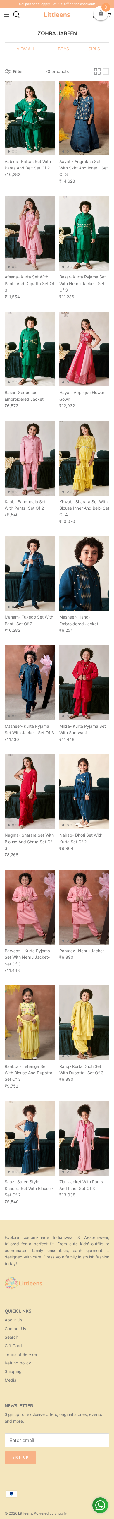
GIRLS (94, 48)
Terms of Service (21, 1354)
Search (11, 1337)
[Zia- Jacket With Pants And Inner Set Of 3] (84, 1138)
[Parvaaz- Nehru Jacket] (84, 907)
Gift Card (13, 1345)
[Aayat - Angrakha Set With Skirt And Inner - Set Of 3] (84, 118)
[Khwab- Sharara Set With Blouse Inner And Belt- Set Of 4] (84, 458)
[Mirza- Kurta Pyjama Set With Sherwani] (84, 682)
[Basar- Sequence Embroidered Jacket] (30, 349)
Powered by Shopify (50, 1513)
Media (10, 1380)
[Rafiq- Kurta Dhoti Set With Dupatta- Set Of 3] (84, 1022)
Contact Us (15, 1328)
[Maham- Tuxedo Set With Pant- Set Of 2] (30, 573)
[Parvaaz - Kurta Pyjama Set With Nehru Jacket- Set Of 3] (30, 907)
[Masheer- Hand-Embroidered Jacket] (84, 573)
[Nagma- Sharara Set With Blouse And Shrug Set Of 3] (30, 791)
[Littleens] (57, 14)
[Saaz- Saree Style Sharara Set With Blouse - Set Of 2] (30, 1138)
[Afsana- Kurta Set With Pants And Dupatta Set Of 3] (30, 233)
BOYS (63, 48)
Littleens (25, 1513)
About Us (13, 1319)
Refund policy (18, 1362)
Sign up (20, 1457)
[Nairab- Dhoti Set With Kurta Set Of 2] (84, 791)
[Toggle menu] (6, 14)
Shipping (13, 1371)
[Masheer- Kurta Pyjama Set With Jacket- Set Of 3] (30, 682)
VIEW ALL (26, 48)
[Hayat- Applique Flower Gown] (84, 349)
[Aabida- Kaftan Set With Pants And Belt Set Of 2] (30, 118)
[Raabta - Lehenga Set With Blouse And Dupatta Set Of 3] (30, 1022)
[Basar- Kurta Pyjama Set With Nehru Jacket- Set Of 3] (84, 233)
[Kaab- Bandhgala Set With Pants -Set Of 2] (30, 458)
